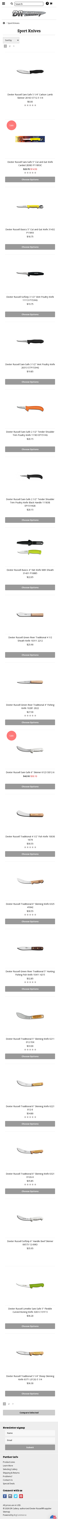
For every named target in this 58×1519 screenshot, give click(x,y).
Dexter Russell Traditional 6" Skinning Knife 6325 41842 (30, 905)
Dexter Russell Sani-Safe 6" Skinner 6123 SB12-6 (30, 772)
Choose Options (30, 179)
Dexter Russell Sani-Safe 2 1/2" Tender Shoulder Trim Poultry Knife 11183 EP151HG (30, 433)
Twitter (16, 1496)
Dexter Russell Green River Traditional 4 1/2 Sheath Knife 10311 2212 (30, 639)
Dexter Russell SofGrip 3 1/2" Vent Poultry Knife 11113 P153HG (30, 298)
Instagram (10, 1496)
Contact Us (8, 1480)
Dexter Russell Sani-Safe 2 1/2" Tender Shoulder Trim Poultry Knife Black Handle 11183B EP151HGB (30, 502)
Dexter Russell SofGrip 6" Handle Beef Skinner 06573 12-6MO (30, 1243)
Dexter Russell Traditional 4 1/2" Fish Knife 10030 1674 (30, 838)
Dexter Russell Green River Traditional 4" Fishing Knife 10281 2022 (30, 706)
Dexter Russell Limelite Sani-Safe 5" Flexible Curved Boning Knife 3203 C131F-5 (30, 1310)
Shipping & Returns (11, 1472)
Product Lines (9, 1462)
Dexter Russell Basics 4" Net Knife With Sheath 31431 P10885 (30, 571)
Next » (14, 46)
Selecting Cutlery (10, 1469)
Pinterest (21, 1496)
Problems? (7, 1476)
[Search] (12, 3)
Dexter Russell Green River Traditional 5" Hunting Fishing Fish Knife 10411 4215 (30, 973)
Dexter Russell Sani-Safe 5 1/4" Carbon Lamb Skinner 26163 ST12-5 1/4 (30, 96)
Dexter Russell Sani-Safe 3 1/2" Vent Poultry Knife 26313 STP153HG (30, 366)
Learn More (8, 1465)
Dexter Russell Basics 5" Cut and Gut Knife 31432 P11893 (30, 231)
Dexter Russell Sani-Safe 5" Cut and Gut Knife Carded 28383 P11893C (30, 163)
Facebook (5, 1496)
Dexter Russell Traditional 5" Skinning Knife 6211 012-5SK (30, 1040)
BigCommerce (20, 1515)
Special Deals (9, 1483)
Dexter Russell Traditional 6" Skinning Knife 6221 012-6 (30, 1108)
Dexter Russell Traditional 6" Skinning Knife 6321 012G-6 (30, 1175)
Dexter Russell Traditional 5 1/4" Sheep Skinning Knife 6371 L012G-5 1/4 (30, 1378)
